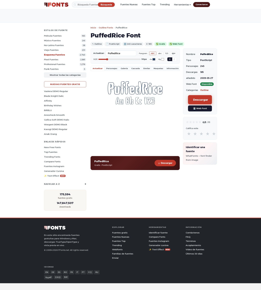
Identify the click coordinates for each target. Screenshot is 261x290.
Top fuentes (50, 152)
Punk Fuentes (51, 69)
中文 (90, 272)
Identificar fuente (158, 232)
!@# (173, 53)
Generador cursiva (54, 171)
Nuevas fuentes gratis (65, 84)
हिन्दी (65, 277)
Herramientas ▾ (182, 4)
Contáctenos (193, 232)
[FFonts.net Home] (56, 4)
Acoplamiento (193, 245)
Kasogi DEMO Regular (55, 129)
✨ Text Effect (54, 176)
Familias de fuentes (122, 253)
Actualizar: (99, 53)
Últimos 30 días (194, 253)
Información (173, 68)
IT (77, 272)
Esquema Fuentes (54, 54)
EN (46, 272)
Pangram (143, 53)
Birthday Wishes (52, 105)
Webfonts (117, 249)
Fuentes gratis (120, 232)
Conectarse (202, 4)
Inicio (93, 27)
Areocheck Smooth (54, 115)
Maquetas (158, 68)
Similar (146, 68)
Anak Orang (50, 134)
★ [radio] (189, 133)
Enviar (115, 258)
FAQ (188, 237)
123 (166, 53)
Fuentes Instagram (54, 166)
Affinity (48, 100)
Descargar (166, 163)
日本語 (58, 277)
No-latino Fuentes (54, 45)
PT (83, 272)
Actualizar (98, 68)
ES (59, 272)
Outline (204, 90)
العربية (48, 277)
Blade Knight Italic (54, 96)
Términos (191, 241)
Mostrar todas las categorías (65, 75)
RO (65, 272)
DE (53, 272)
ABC (153, 53)
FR (71, 272)
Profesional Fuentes (54, 64)
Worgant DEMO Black (55, 124)
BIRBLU (48, 110)
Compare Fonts (52, 161)
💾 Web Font (200, 108)
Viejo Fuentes (51, 50)
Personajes (111, 68)
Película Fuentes (53, 35)
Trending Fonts (52, 157)
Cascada (135, 68)
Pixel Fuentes (51, 59)
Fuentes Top (149, 4)
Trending (165, 4)
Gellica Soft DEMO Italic (56, 119)
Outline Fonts (106, 27)
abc (160, 53)
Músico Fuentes (52, 40)
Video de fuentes (195, 249)
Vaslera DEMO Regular (56, 91)
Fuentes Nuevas (129, 4)
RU (96, 272)
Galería (124, 68)
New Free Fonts (52, 147)
